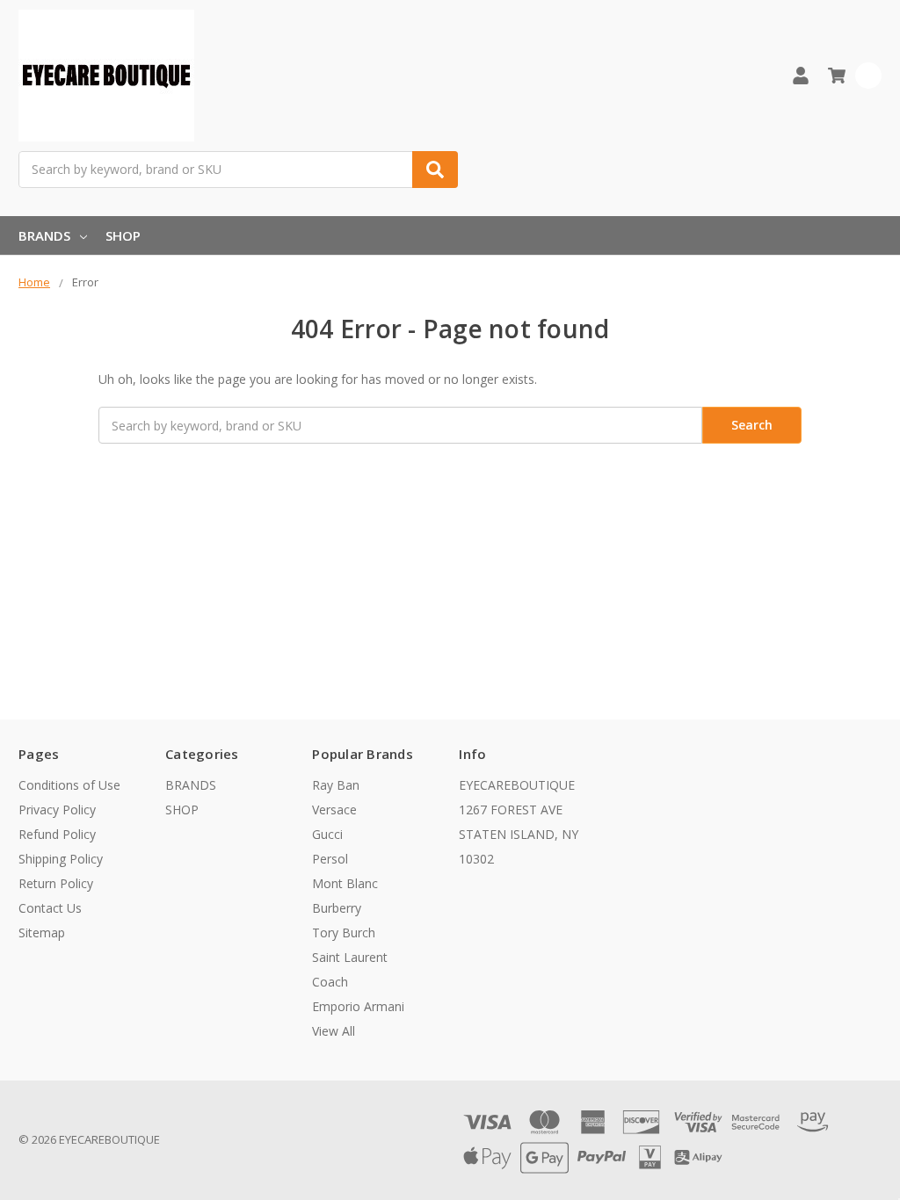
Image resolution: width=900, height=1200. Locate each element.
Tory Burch (343, 932)
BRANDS (44, 235)
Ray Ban (335, 785)
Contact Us (50, 908)
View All (333, 1031)
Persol (330, 858)
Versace (334, 809)
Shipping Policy (60, 858)
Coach (330, 981)
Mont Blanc (345, 883)
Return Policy (55, 883)
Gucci (327, 834)
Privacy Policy (57, 809)
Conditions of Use (69, 785)
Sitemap (41, 932)
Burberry (336, 908)
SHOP (123, 235)
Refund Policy (57, 834)
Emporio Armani (358, 1006)
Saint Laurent (350, 957)
